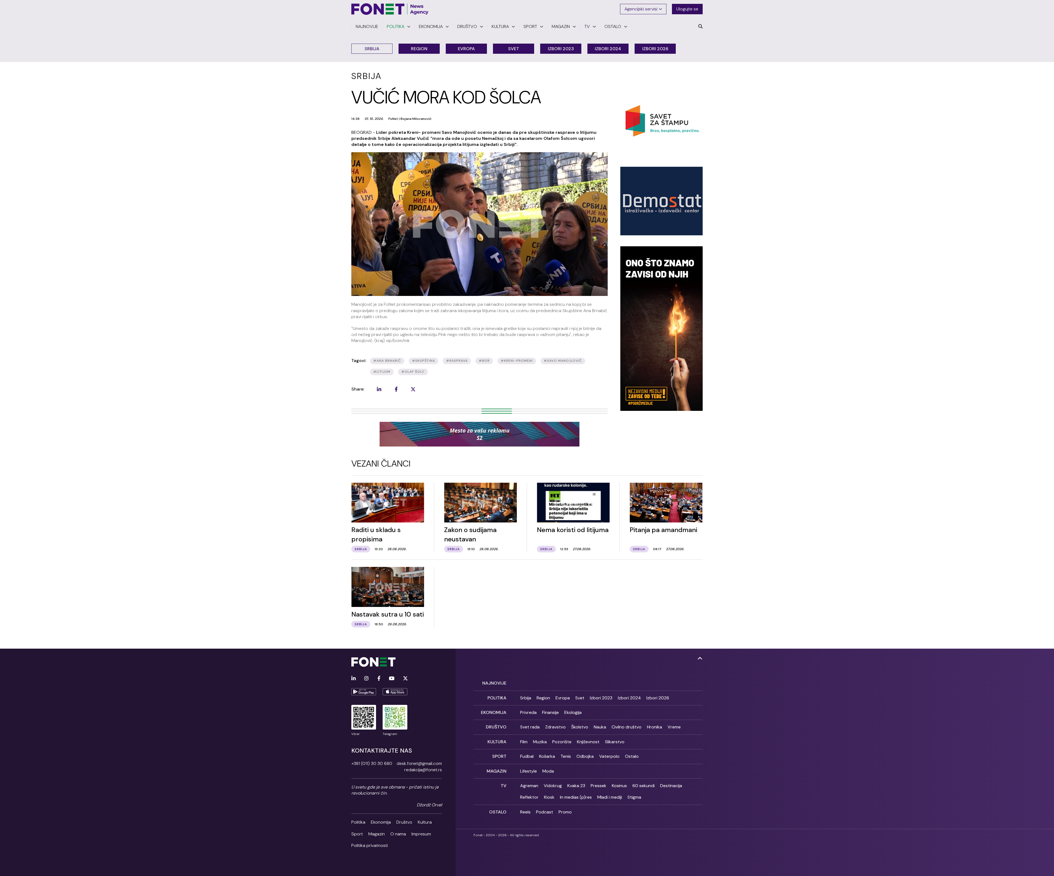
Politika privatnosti (369, 845)
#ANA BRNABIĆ (387, 360)
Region (419, 49)
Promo (565, 812)
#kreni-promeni (517, 360)
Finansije (550, 712)
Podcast (544, 812)
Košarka (547, 756)
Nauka (600, 727)
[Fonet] (390, 9)
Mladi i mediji (609, 797)
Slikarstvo (614, 742)
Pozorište (561, 742)
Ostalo (632, 756)
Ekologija (573, 712)
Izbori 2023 (561, 49)
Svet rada (530, 727)
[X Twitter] (405, 678)
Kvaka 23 (576, 786)
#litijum (381, 371)
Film (524, 742)
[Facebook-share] (396, 389)
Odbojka (585, 756)
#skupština (423, 360)
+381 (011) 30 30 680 (371, 763)
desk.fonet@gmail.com (419, 763)
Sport (357, 834)
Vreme (674, 727)
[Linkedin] (353, 678)
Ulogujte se (687, 9)
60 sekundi (643, 786)
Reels (525, 812)
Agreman (529, 786)
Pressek (598, 786)
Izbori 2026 (655, 49)
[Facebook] (378, 678)
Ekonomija (381, 822)
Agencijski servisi (640, 9)
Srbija (372, 49)
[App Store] (395, 691)
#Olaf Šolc (413, 371)
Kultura (425, 822)
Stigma (634, 797)
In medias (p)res (576, 797)
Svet (513, 49)
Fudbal (527, 756)
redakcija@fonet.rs (423, 770)
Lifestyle (528, 771)
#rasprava (457, 360)
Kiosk (549, 797)
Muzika (540, 742)
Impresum (421, 834)
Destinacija (671, 786)
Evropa (466, 49)
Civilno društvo (626, 727)
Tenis (565, 756)
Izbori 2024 (608, 49)
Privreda (528, 712)
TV (503, 786)
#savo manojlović (563, 360)
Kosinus (619, 786)
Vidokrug (553, 786)
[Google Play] (363, 691)
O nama (398, 834)
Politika (358, 822)
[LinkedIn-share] (379, 389)
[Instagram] (366, 678)
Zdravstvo (555, 727)
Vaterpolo (609, 756)
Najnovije (494, 683)
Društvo (404, 822)
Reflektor (529, 797)
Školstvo (579, 727)
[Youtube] (391, 678)
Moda (548, 771)
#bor (484, 360)
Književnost (588, 742)
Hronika (654, 727)
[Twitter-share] (413, 389)
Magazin (376, 834)
